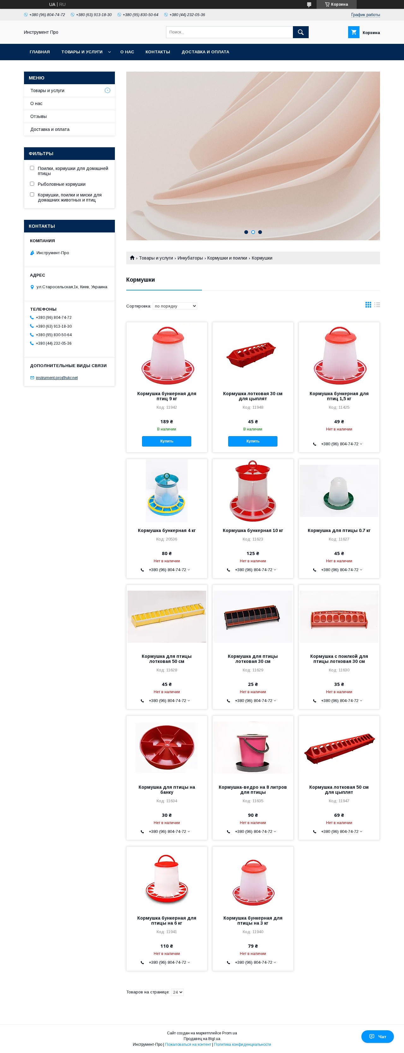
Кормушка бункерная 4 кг (167, 530)
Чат (382, 1036)
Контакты (158, 52)
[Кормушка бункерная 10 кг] (253, 490)
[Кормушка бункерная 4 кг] (167, 490)
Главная (40, 52)
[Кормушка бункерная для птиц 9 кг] (167, 353)
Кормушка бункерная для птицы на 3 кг (252, 921)
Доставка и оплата (205, 52)
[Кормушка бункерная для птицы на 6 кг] (167, 878)
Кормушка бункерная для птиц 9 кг (166, 396)
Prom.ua (229, 1033)
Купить (166, 441)
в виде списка (377, 306)
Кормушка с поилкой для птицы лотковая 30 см (339, 659)
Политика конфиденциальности (242, 1044)
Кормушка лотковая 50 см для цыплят (339, 790)
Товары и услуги (82, 52)
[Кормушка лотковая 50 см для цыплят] (339, 747)
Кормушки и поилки (227, 257)
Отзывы (38, 116)
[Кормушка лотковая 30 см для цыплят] (253, 353)
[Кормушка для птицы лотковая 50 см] (167, 616)
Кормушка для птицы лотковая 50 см (167, 659)
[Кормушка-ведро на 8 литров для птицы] (253, 747)
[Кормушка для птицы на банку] (167, 747)
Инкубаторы (190, 257)
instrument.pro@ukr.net (57, 377)
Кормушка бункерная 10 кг (253, 530)
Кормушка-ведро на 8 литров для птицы (253, 790)
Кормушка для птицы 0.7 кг (339, 530)
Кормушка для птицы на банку (167, 790)
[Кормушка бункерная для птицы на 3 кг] (253, 878)
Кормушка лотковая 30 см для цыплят (252, 396)
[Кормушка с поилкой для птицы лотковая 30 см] (339, 616)
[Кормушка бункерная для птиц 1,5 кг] (339, 353)
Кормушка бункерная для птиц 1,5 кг (339, 396)
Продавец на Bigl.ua (202, 1039)
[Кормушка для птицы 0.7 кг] (339, 490)
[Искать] (301, 32)
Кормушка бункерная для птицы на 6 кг (166, 921)
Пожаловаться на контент (188, 1044)
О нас (127, 52)
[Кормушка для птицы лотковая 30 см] (253, 616)
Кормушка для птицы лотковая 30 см (253, 659)
